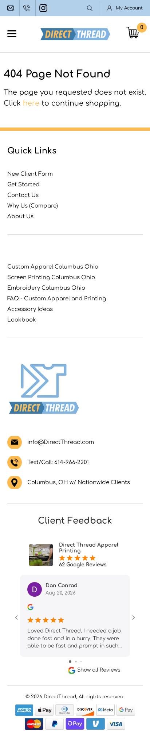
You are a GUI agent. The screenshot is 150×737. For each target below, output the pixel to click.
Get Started (23, 185)
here (31, 103)
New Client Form (30, 174)
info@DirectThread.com (11, 8)
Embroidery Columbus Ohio (46, 288)
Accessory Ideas (30, 309)
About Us (20, 216)
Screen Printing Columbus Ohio (51, 277)
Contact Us (23, 195)
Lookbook (21, 320)
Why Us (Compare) (32, 206)
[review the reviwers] (30, 608)
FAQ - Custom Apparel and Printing (56, 299)
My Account (129, 8)
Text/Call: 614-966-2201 (58, 462)
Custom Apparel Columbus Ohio (52, 267)
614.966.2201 (27, 8)
